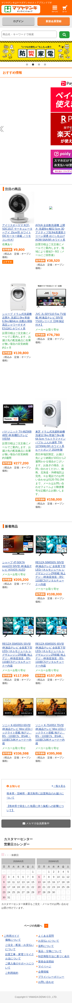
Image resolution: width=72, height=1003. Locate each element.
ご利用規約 (11, 972)
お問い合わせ (46, 982)
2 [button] (33, 65)
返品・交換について (50, 951)
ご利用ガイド (11, 935)
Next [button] (68, 51)
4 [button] (45, 65)
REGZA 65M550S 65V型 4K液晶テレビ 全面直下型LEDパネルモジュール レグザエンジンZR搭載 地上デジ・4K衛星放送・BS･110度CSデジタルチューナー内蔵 (50, 654)
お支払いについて (48, 940)
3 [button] (39, 65)
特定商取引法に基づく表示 (53, 956)
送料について (46, 945)
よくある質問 (46, 935)
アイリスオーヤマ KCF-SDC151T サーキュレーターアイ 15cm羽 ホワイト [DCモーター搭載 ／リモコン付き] (17, 232)
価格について (13, 939)
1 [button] (27, 65)
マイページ (44, 966)
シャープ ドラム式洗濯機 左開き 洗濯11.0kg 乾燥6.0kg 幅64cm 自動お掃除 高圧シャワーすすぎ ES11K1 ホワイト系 (17, 321)
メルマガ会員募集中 (37, 823)
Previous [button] (4, 51)
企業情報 (43, 971)
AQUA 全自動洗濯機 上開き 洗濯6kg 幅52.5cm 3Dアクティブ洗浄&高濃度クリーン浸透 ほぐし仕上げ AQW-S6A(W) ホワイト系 (50, 232)
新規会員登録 (53, 21)
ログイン (18, 21)
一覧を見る (59, 786)
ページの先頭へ (33, 925)
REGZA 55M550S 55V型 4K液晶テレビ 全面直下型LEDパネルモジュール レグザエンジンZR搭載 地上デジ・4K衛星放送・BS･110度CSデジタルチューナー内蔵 (17, 654)
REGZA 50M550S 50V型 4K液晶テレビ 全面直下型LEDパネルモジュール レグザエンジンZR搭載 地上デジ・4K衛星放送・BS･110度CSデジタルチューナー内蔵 (50, 573)
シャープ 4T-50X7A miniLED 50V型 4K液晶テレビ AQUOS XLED (17, 566)
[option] (36, 51)
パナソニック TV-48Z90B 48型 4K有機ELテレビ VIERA (17, 435)
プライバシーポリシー (51, 976)
